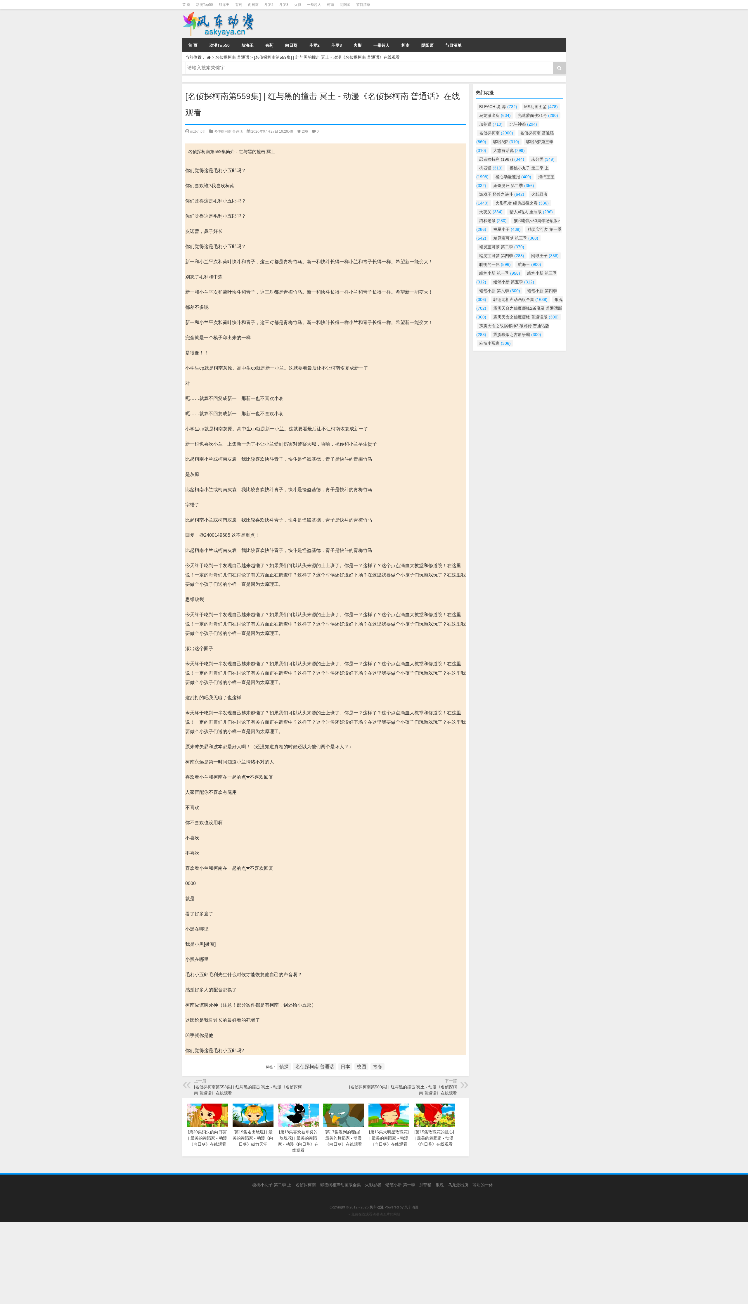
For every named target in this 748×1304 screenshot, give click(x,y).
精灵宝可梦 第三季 (515, 238)
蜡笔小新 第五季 (513, 282)
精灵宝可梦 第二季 (501, 247)
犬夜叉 (491, 211)
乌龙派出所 (495, 115)
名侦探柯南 (496, 133)
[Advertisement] (175, 1263)
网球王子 (545, 255)
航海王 (224, 5)
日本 (345, 1066)
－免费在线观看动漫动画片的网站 (374, 1214)
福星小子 (507, 229)
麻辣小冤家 (495, 343)
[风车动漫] (242, 23)
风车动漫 (411, 1207)
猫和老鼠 (493, 220)
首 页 (186, 5)
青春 (377, 1066)
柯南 (330, 5)
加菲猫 (491, 124)
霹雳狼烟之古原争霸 (517, 334)
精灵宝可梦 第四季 (501, 255)
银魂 (440, 1184)
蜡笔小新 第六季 (499, 290)
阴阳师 (345, 5)
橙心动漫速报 (513, 176)
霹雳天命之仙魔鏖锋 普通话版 (526, 317)
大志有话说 (509, 150)
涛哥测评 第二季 (513, 185)
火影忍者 (373, 1184)
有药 (238, 5)
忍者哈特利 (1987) (501, 159)
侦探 (284, 1066)
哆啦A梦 (506, 141)
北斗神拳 (523, 124)
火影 (297, 5)
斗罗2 (268, 5)
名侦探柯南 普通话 (232, 57)
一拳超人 (314, 5)
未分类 (543, 159)
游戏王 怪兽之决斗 (501, 194)
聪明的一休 (495, 264)
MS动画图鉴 (541, 106)
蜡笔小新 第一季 (499, 273)
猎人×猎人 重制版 (531, 211)
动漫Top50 (204, 5)
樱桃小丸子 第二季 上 (271, 1184)
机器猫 (491, 168)
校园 (361, 1066)
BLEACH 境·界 (498, 106)
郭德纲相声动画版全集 (520, 299)
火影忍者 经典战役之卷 (522, 203)
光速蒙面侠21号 (538, 115)
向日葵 (253, 5)
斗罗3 (283, 5)
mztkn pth (197, 131)
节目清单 (363, 5)
